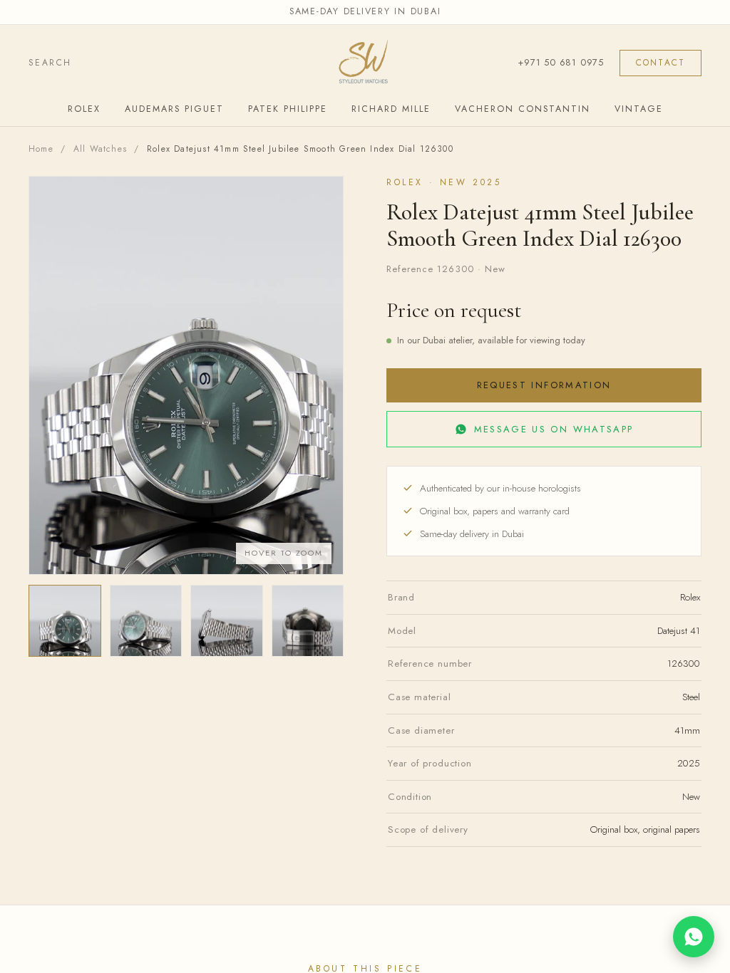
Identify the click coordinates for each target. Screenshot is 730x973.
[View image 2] (146, 621)
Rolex (84, 109)
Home (41, 148)
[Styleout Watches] (365, 63)
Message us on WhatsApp (553, 429)
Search (50, 62)
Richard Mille (391, 109)
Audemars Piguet (174, 109)
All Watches (100, 148)
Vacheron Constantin (522, 109)
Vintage (639, 109)
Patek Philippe (287, 109)
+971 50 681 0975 (560, 62)
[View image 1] (65, 621)
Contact (660, 62)
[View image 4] (308, 621)
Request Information (544, 385)
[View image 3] (226, 621)
